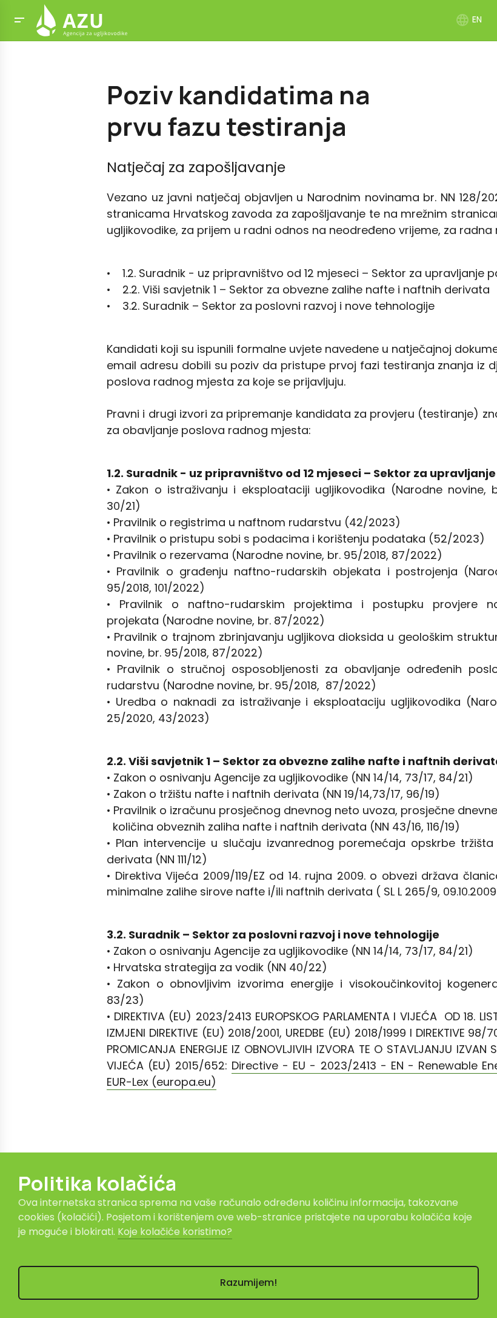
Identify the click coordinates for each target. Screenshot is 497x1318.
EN (468, 19)
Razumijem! (248, 1283)
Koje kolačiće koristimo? (175, 1232)
